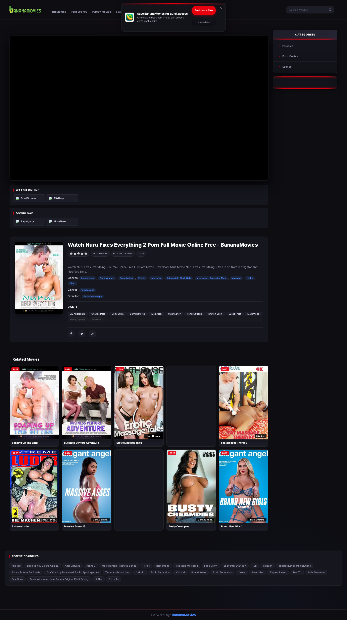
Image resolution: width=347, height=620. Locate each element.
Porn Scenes (79, 11)
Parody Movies (101, 11)
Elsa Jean (156, 313)
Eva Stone (17, 579)
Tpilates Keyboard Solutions (295, 565)
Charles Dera (98, 313)
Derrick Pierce (137, 313)
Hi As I (146, 565)
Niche (250, 278)
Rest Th (297, 572)
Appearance (87, 278)
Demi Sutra (117, 313)
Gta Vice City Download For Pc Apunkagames (73, 572)
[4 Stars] (82, 253)
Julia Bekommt (316, 572)
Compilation (126, 278)
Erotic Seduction (160, 572)
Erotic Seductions (222, 572)
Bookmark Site (204, 10)
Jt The (98, 579)
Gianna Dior (174, 313)
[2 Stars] (75, 253)
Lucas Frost (235, 313)
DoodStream (28, 198)
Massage (236, 278)
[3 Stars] (78, 253)
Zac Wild (96, 319)
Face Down (210, 565)
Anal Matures (72, 565)
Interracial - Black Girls (179, 278)
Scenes (287, 66)
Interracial (156, 278)
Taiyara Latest (278, 572)
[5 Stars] (86, 253)
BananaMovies (184, 615)
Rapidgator (27, 221)
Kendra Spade (194, 313)
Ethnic (141, 278)
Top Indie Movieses (187, 565)
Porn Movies (58, 11)
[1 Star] (71, 253)
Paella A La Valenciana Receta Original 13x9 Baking (59, 579)
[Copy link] (92, 333)
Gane (242, 572)
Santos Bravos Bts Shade (26, 572)
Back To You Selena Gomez (42, 565)
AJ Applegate (77, 313)
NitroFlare (60, 221)
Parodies (287, 46)
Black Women (107, 278)
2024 (141, 253)
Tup (254, 565)
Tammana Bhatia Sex (117, 572)
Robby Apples (77, 319)
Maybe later (204, 22)
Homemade (162, 565)
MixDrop (59, 198)
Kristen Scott (215, 313)
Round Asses (198, 572)
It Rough (267, 565)
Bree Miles (257, 572)
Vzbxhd (180, 572)
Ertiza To (113, 579)
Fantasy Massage (93, 296)
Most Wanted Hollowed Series (119, 565)
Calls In (140, 572)
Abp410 (16, 565)
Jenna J (90, 565)
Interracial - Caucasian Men (211, 278)
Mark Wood (253, 313)
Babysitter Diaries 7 (235, 565)
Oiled (72, 283)
